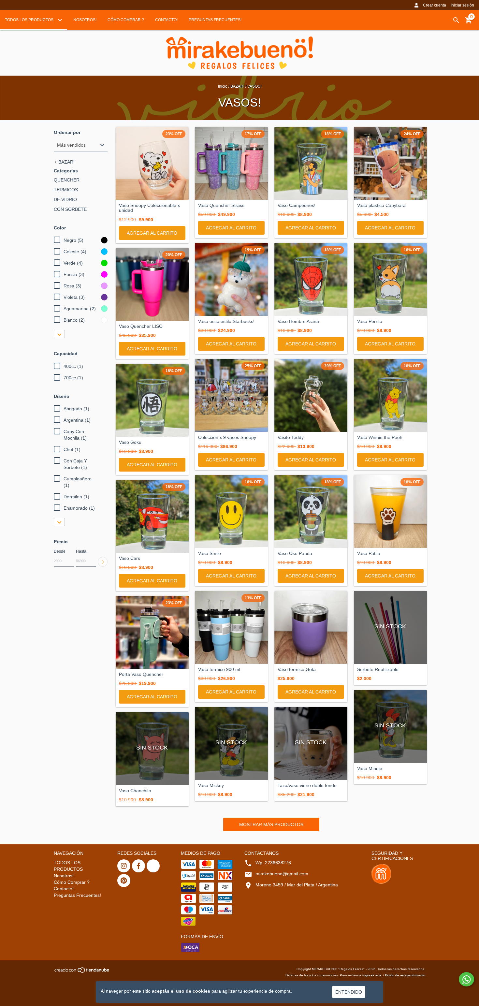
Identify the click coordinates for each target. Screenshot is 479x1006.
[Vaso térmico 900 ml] (231, 627)
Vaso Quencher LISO (141, 326)
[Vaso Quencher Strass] (231, 163)
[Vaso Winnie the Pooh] (390, 395)
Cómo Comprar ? (126, 20)
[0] (468, 22)
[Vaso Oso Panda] (310, 511)
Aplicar (103, 562)
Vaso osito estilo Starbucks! (226, 321)
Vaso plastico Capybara (381, 205)
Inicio (222, 86)
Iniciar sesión (462, 5)
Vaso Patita (368, 553)
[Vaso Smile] (231, 511)
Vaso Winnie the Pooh (379, 437)
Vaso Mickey (211, 785)
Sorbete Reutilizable (378, 669)
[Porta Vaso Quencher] (152, 632)
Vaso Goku (130, 442)
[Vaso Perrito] (390, 279)
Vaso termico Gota (297, 669)
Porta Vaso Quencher (141, 674)
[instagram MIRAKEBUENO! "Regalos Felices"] (123, 865)
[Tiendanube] (82, 972)
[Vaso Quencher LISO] (152, 284)
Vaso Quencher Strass (221, 205)
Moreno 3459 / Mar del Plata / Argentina (296, 884)
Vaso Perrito (369, 321)
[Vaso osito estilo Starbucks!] (231, 279)
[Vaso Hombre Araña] (310, 279)
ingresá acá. (372, 975)
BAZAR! (237, 86)
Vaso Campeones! (296, 205)
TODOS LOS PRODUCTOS (29, 20)
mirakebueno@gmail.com (281, 873)
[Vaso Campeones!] (310, 163)
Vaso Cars (129, 558)
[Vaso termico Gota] (310, 627)
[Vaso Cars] (152, 516)
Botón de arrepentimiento (405, 975)
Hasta (81, 551)
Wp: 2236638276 (273, 862)
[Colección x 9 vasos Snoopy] (231, 395)
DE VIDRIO (65, 199)
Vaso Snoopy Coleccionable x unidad (149, 208)
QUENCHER (67, 179)
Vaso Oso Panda (295, 553)
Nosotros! (84, 20)
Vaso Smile (209, 553)
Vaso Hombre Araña (298, 321)
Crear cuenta (434, 5)
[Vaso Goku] (152, 400)
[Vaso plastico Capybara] (390, 163)
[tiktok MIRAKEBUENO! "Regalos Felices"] (153, 865)
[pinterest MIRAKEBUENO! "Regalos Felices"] (123, 880)
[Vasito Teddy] (310, 395)
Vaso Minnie (369, 768)
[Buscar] (456, 20)
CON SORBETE (70, 209)
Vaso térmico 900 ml (219, 669)
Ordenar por (67, 132)
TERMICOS (66, 189)
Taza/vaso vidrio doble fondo (307, 785)
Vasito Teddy (291, 437)
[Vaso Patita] (390, 511)
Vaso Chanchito (135, 790)
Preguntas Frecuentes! (215, 20)
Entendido (348, 992)
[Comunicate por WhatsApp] (466, 979)
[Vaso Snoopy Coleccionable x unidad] (152, 163)
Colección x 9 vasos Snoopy (227, 437)
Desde (59, 551)
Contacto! (166, 20)
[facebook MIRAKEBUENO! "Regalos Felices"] (138, 865)
